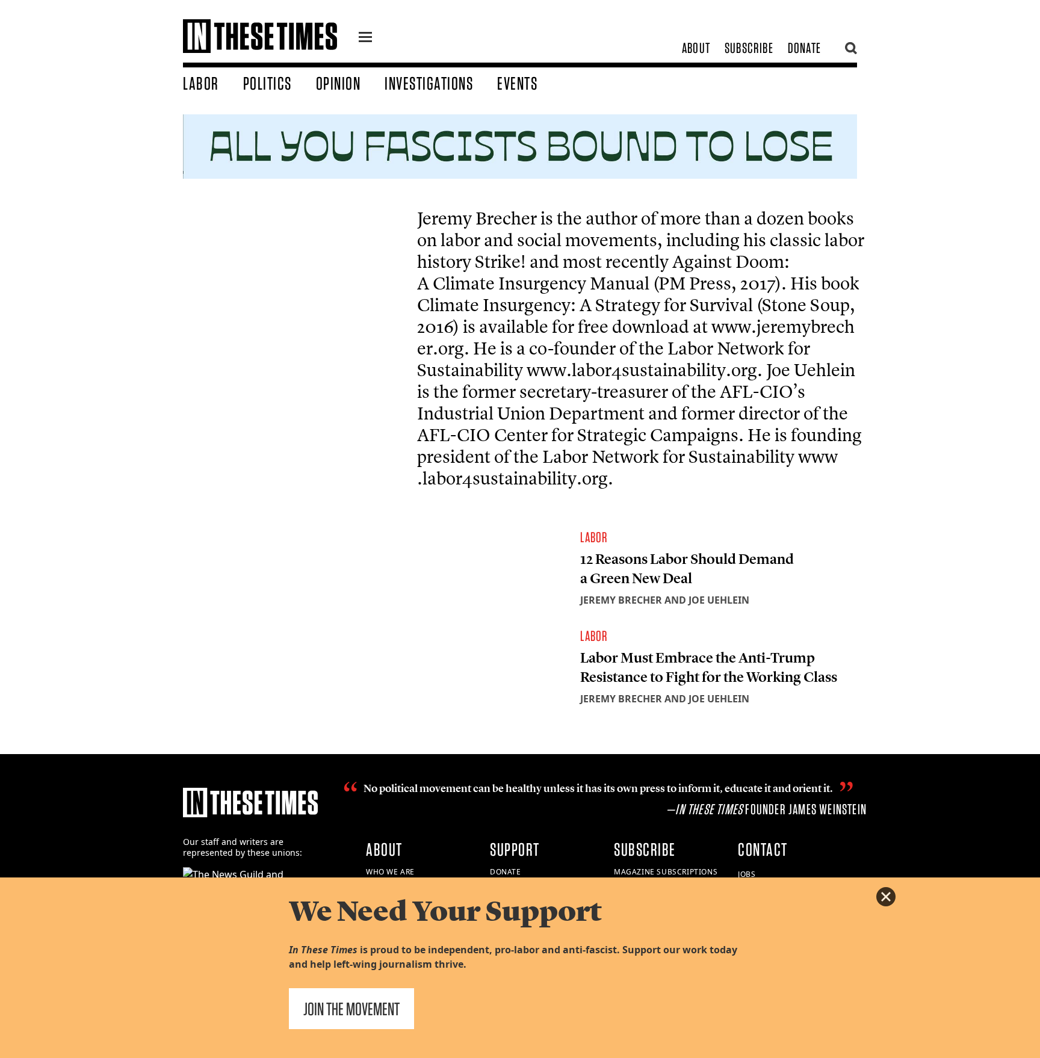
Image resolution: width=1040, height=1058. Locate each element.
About (696, 48)
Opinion (338, 83)
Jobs (746, 874)
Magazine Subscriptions (665, 872)
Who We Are (390, 872)
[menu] (365, 38)
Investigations (429, 83)
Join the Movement (351, 1008)
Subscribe (749, 48)
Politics (267, 83)
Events (517, 83)
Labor (201, 83)
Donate (804, 48)
